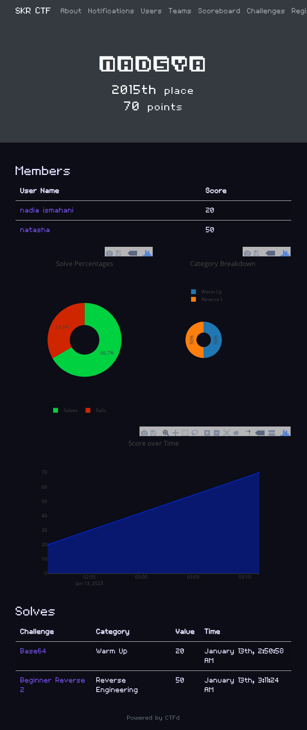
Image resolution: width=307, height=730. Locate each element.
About (71, 11)
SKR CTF (33, 11)
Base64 (33, 651)
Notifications (111, 11)
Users (151, 11)
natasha (35, 230)
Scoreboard (219, 11)
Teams (180, 11)
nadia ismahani (47, 210)
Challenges (266, 11)
